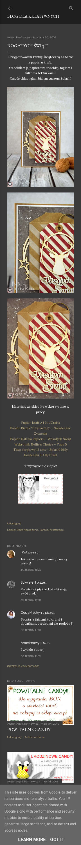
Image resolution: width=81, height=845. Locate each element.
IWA (24, 552)
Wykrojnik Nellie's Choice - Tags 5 (40, 444)
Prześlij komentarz (23, 666)
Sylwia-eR (28, 582)
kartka (44, 529)
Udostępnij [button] (14, 523)
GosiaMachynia (32, 613)
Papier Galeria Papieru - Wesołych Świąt (40, 439)
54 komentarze (34, 737)
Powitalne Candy (28, 729)
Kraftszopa (57, 529)
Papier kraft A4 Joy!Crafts (40, 423)
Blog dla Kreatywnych (33, 16)
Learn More (32, 839)
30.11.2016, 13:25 (31, 569)
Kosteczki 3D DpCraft (40, 455)
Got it (57, 839)
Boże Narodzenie (27, 529)
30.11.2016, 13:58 (31, 599)
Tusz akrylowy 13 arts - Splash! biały (41, 450)
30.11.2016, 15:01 (31, 630)
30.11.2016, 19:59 (31, 656)
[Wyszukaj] (71, 7)
